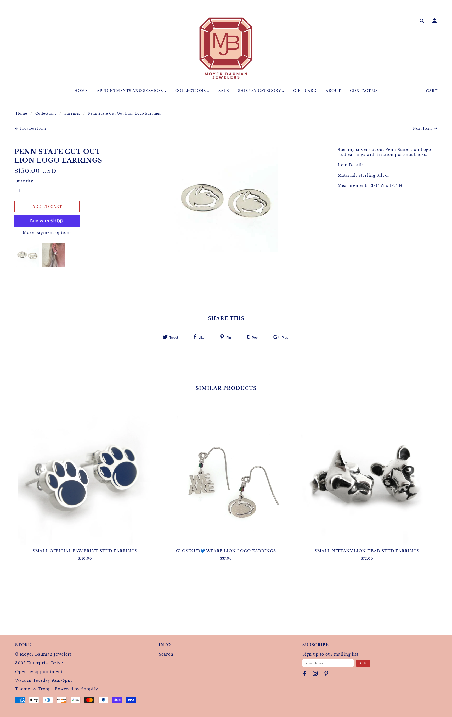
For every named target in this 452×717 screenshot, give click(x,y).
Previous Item (32, 128)
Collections (45, 113)
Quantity (22, 181)
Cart (432, 91)
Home (21, 113)
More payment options (47, 232)
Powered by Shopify (76, 689)
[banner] (226, 47)
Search (166, 654)
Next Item (423, 128)
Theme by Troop (33, 689)
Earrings (72, 113)
